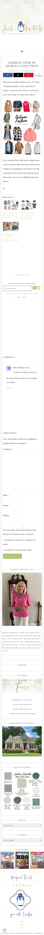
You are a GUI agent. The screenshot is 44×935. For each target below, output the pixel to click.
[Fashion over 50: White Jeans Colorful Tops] (11, 226)
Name (6, 495)
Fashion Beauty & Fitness (27, 293)
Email (6, 505)
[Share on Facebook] (8, 75)
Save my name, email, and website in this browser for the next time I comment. (19, 532)
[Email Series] (22, 696)
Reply (9, 388)
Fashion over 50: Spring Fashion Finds (10, 215)
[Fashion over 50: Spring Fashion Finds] (11, 205)
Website (6, 516)
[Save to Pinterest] (29, 75)
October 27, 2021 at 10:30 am (24, 372)
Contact (22, 925)
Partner (22, 927)
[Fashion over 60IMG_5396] (22, 627)
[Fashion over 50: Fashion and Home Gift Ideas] (29, 205)
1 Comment (31, 70)
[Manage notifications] (4, 930)
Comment (7, 449)
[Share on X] (18, 75)
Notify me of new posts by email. (18, 550)
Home (22, 922)
